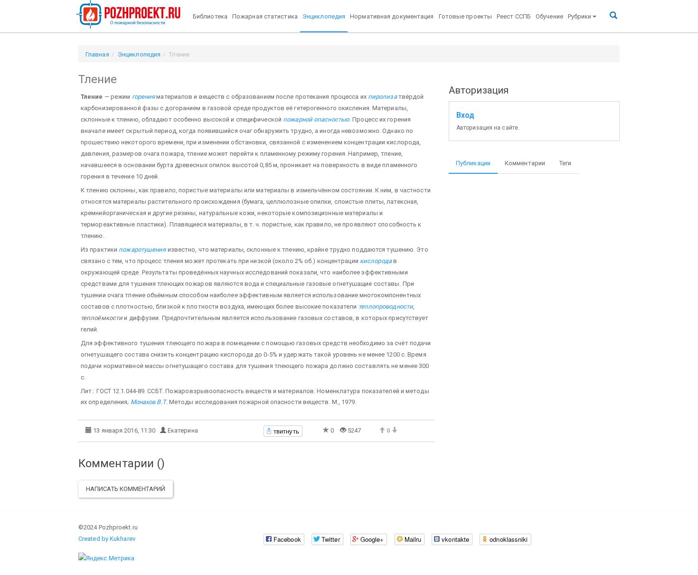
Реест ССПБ (514, 16)
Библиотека (210, 16)
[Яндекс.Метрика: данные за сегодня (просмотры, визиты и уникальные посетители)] (106, 558)
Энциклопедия (323, 16)
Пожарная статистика (265, 16)
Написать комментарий (125, 488)
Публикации (473, 163)
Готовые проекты (465, 16)
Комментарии (525, 163)
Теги (565, 163)
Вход (465, 115)
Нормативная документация (392, 16)
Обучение (549, 16)
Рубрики (580, 16)
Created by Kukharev (106, 538)
